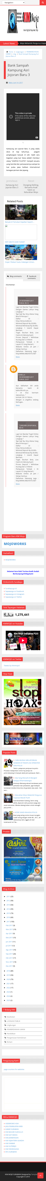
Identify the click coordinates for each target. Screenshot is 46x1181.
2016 (8, 917)
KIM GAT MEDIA (11, 1135)
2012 (8, 900)
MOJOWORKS (10, 560)
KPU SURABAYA (11, 1152)
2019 (8, 975)
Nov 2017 (9, 962)
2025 (8, 1000)
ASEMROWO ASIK (12, 1123)
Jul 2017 (9, 945)
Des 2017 (9, 966)
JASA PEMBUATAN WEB (13, 1126)
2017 (8, 921)
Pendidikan (11, 1033)
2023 (8, 992)
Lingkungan (20, 52)
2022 (8, 987)
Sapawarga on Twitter (13, 597)
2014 (8, 909)
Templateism (36, 1174)
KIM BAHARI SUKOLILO (14, 1132)
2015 (8, 913)
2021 (8, 983)
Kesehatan (11, 1017)
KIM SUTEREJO (10, 1146)
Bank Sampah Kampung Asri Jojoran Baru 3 (22, 55)
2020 (8, 979)
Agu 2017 (9, 950)
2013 (8, 905)
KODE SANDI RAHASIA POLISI (26, 812)
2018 (8, 971)
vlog (14, 54)
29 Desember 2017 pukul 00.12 (26, 302)
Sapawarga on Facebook (14, 591)
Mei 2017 (9, 937)
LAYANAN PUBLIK (13, 1021)
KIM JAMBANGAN (12, 1138)
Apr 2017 (9, 933)
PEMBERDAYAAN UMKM (16, 1029)
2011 (8, 896)
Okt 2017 (9, 958)
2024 (8, 996)
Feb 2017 (9, 925)
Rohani (9, 1042)
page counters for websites (14, 1069)
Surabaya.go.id (11, 588)
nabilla (21, 375)
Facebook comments (32, 277)
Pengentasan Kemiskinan (16, 1038)
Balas (18, 357)
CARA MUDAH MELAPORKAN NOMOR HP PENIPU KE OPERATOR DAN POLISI (26, 763)
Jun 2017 (9, 941)
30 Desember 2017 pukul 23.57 (26, 378)
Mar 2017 (9, 929)
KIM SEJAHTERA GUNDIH (14, 1140)
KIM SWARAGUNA (12, 1149)
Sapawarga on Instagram (14, 594)
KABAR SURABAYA (12, 1129)
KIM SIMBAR (10, 1143)
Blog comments (15, 276)
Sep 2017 (9, 954)
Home (11, 52)
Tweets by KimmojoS (12, 665)
